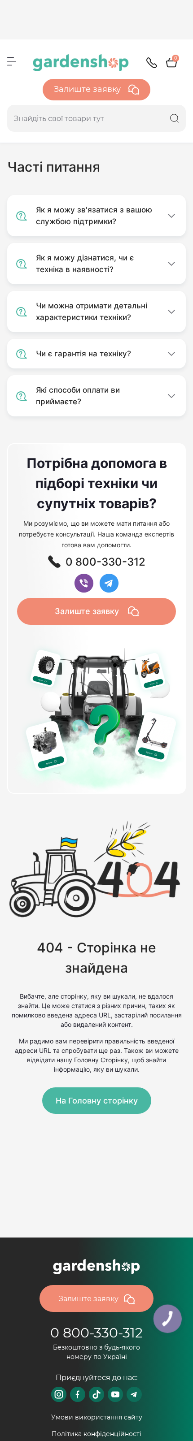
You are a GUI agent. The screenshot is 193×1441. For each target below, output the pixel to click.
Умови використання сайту (96, 1417)
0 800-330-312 (96, 1332)
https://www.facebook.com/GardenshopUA (77, 1394)
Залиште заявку (88, 89)
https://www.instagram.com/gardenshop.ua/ (58, 1394)
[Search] (174, 118)
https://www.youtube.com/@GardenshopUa (115, 1394)
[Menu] (11, 61)
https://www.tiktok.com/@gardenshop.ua (96, 1394)
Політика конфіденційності (96, 1434)
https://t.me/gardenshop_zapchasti (134, 1394)
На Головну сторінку (97, 1100)
